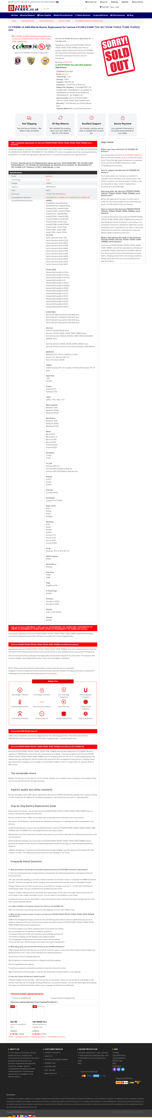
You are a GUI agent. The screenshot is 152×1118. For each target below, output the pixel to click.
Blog (131, 15)
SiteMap (116, 1053)
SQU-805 (13, 1022)
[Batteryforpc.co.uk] (23, 8)
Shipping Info (50, 1066)
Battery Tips (117, 1061)
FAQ (141, 1112)
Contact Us (92, 2)
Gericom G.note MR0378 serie (22, 998)
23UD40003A (51, 197)
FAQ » (80, 1063)
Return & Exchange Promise (56, 1059)
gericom (65, 74)
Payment (124, 2)
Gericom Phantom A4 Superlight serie (63, 998)
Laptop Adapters (28, 15)
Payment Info (50, 1063)
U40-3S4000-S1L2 (39, 1022)
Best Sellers (50, 1070)
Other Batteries (118, 15)
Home (15, 15)
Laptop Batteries (101, 15)
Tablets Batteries (83, 15)
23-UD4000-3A (61, 197)
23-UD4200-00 (73, 197)
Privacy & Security (53, 1052)
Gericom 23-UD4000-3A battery (130, 155)
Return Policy (137, 2)
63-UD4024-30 (84, 197)
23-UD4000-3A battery (56, 1037)
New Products (51, 1073)
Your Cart (105, 7)
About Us (103, 2)
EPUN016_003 (67, 62)
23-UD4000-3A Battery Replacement (89, 21)
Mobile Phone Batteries (63, 15)
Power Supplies (45, 15)
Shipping (114, 2)
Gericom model (64, 21)
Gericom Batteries (47, 21)
